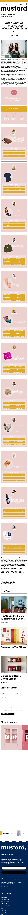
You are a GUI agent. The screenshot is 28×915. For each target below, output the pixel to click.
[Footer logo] (14, 847)
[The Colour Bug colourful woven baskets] (14, 323)
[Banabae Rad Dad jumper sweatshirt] (14, 251)
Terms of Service (11, 708)
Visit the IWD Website (12, 571)
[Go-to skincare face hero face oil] (14, 287)
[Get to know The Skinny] (14, 636)
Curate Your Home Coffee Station (11, 677)
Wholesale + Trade (5, 907)
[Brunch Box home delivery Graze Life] (14, 467)
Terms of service (5, 912)
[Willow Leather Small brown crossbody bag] (14, 143)
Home (2, 14)
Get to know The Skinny (13, 647)
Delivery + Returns (5, 901)
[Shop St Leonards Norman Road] (14, 395)
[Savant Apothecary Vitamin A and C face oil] (14, 503)
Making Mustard (9, 14)
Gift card (3, 910)
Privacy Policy (3, 708)
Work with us (4, 909)
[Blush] (11, 737)
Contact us (4, 903)
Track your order (5, 899)
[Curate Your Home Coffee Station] (14, 664)
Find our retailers (5, 905)
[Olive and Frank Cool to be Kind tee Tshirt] (14, 179)
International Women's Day (7, 59)
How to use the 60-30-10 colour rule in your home (13, 617)
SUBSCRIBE (14, 872)
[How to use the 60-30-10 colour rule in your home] (14, 604)
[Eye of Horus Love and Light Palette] (14, 215)
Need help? (4, 897)
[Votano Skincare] (14, 431)
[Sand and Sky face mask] (14, 359)
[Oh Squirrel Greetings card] (14, 539)
